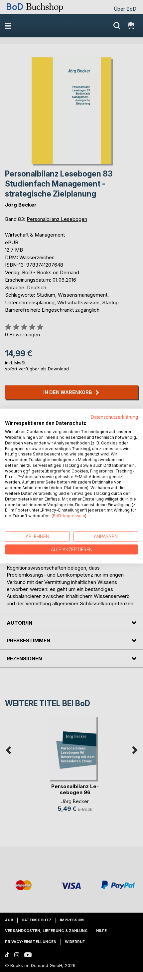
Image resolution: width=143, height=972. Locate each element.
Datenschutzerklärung (114, 416)
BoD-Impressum (69, 515)
